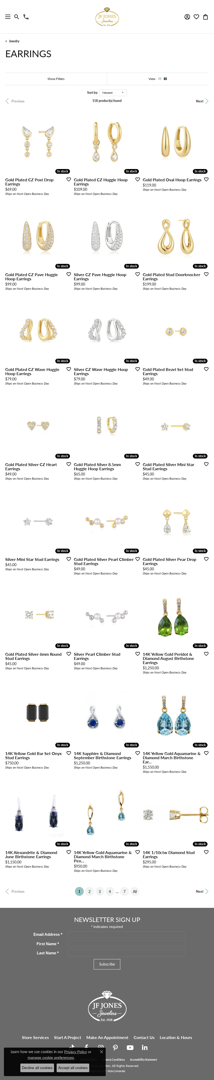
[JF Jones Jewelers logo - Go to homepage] (107, 16)
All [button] (135, 891)
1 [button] (81, 891)
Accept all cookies (73, 1068)
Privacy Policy (75, 1052)
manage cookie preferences (51, 1057)
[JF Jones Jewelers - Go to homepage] (107, 1005)
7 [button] (124, 891)
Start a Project (67, 1037)
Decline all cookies (37, 1068)
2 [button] (89, 891)
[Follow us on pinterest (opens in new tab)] (115, 1048)
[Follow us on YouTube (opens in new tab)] (130, 1048)
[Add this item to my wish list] (67, 179)
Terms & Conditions (113, 1059)
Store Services (35, 1037)
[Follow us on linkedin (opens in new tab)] (144, 1048)
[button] (17, 16)
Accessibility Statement (143, 1059)
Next (200, 101)
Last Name (48, 953)
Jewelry (14, 41)
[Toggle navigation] (6, 16)
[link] (26, 16)
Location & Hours (176, 1037)
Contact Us (144, 1037)
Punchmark (116, 1071)
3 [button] (100, 891)
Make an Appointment (107, 1037)
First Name (48, 944)
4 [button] (110, 891)
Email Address (47, 934)
